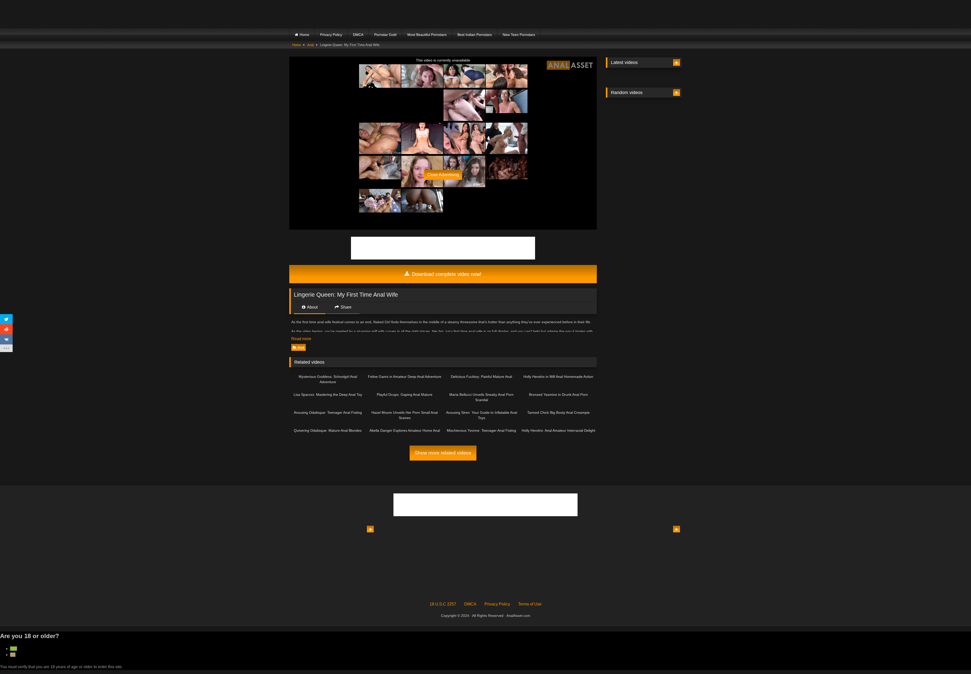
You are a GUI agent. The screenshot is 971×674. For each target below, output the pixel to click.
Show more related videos (443, 452)
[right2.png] (481, 138)
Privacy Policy (331, 35)
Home (304, 35)
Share (345, 307)
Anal (310, 45)
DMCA (358, 35)
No (12, 655)
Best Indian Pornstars (474, 35)
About (312, 307)
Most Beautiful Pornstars (427, 35)
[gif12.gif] (644, 179)
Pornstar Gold (385, 35)
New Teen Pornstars (519, 35)
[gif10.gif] (434, 590)
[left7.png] (405, 138)
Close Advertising (443, 174)
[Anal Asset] (333, 14)
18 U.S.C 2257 (443, 604)
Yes (13, 648)
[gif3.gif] (537, 590)
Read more (301, 339)
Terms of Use (530, 604)
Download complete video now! (445, 274)
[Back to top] (955, 659)
